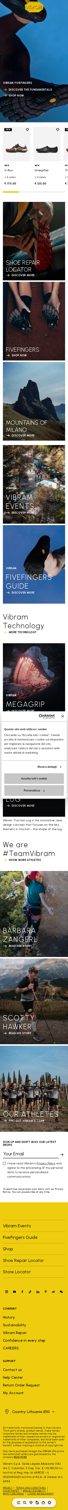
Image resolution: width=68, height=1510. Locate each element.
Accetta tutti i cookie (34, 778)
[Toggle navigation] (19, 1502)
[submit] (62, 1154)
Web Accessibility (34, 1490)
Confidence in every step (24, 1340)
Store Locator (17, 1271)
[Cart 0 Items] (43, 1502)
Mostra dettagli (47, 766)
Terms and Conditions (31, 1488)
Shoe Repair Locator (23, 1260)
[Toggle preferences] (49, 1502)
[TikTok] (30, 1291)
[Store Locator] (31, 1502)
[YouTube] (14, 1291)
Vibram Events (17, 1225)
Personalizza (32, 790)
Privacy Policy (46, 1163)
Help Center (13, 1377)
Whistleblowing (13, 1493)
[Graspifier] (47, 144)
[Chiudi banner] (62, 716)
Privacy (7, 1488)
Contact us (12, 1370)
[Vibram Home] (34, 6)
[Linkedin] (37, 1291)
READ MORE (20, 1457)
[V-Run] (16, 144)
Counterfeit (11, 1490)
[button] (29, 1411)
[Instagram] (6, 1291)
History (9, 1317)
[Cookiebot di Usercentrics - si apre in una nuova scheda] (40, 716)
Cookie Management (40, 1493)
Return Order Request (21, 1385)
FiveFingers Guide (21, 1237)
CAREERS (11, 1348)
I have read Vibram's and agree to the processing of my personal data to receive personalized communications (35, 1170)
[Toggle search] (25, 1502)
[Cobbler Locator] (37, 1502)
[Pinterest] (45, 1291)
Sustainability (14, 1325)
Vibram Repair (15, 1332)
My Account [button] (13, 1393)
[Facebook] (22, 1291)
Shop (8, 1248)
